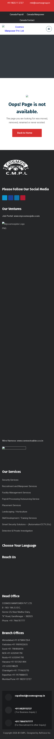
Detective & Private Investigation (17, 530)
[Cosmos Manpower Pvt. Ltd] (13, 29)
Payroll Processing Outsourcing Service (20, 499)
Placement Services (11, 505)
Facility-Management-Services (16, 492)
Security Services (10, 480)
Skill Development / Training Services (19, 518)
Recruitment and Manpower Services (19, 486)
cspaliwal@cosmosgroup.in (30, 695)
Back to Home (24, 132)
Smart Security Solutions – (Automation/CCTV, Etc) (26, 524)
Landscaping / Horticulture (14, 511)
